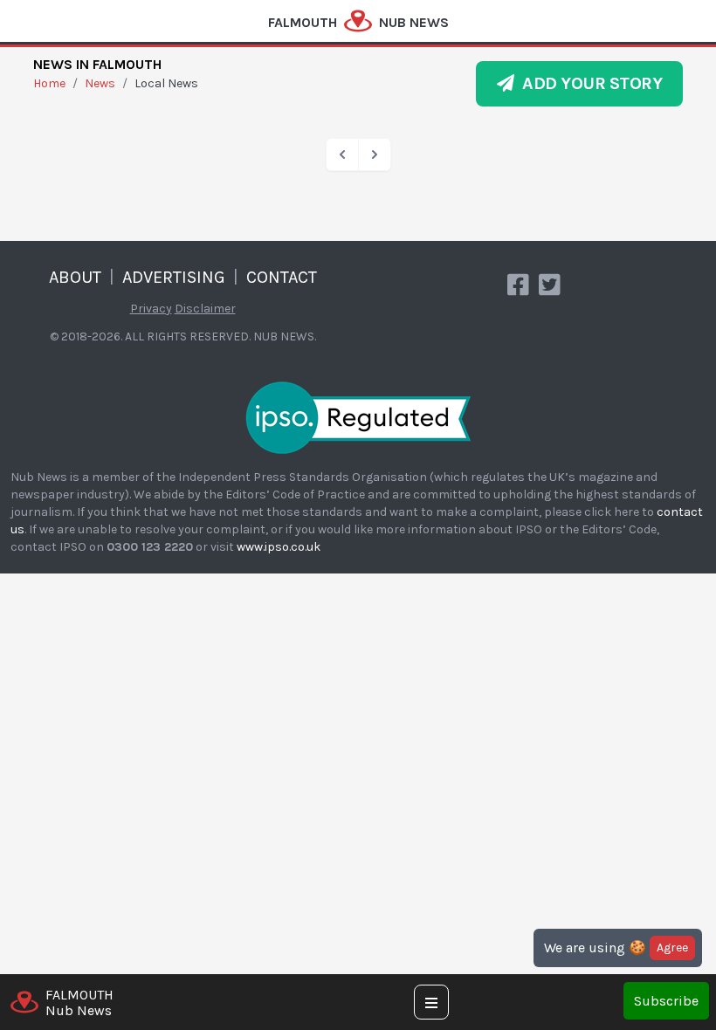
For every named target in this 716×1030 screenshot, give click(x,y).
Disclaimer (205, 308)
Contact (281, 277)
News (100, 83)
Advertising (173, 277)
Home (49, 83)
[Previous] (342, 154)
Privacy (151, 308)
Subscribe (666, 1000)
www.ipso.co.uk (278, 546)
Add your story (588, 83)
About (75, 277)
